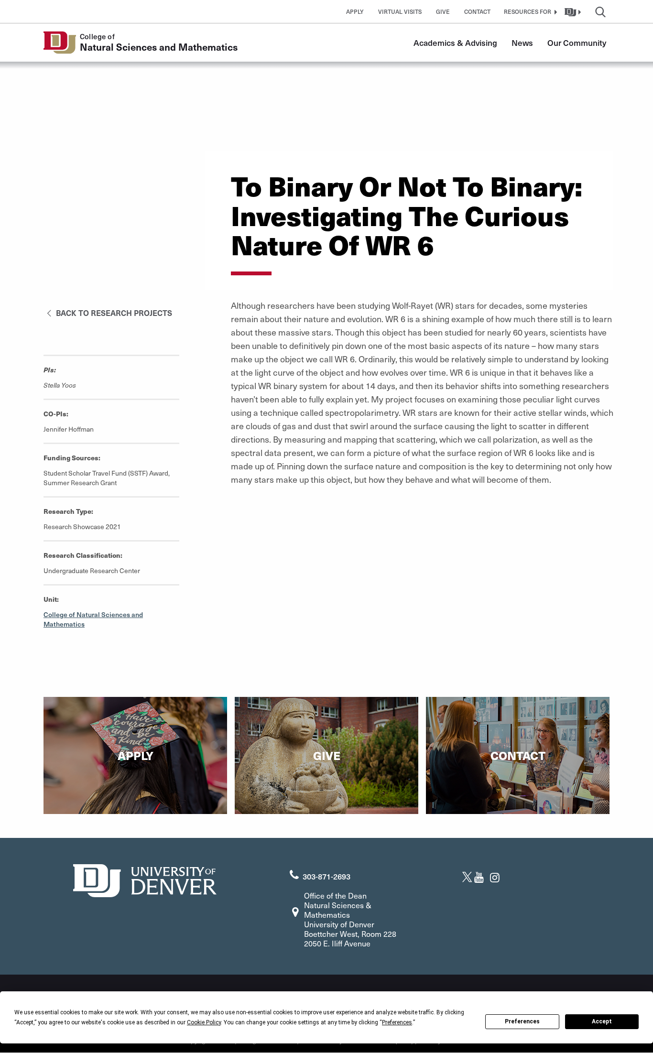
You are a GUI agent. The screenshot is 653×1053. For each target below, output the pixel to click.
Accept (602, 1021)
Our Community (576, 42)
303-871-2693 (326, 876)
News (522, 42)
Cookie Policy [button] (204, 1022)
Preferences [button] (397, 1022)
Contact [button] (477, 11)
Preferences (522, 1021)
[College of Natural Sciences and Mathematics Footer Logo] (145, 879)
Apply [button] (355, 11)
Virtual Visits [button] (400, 11)
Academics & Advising (455, 42)
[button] (529, 11)
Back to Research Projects (113, 312)
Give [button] (443, 11)
